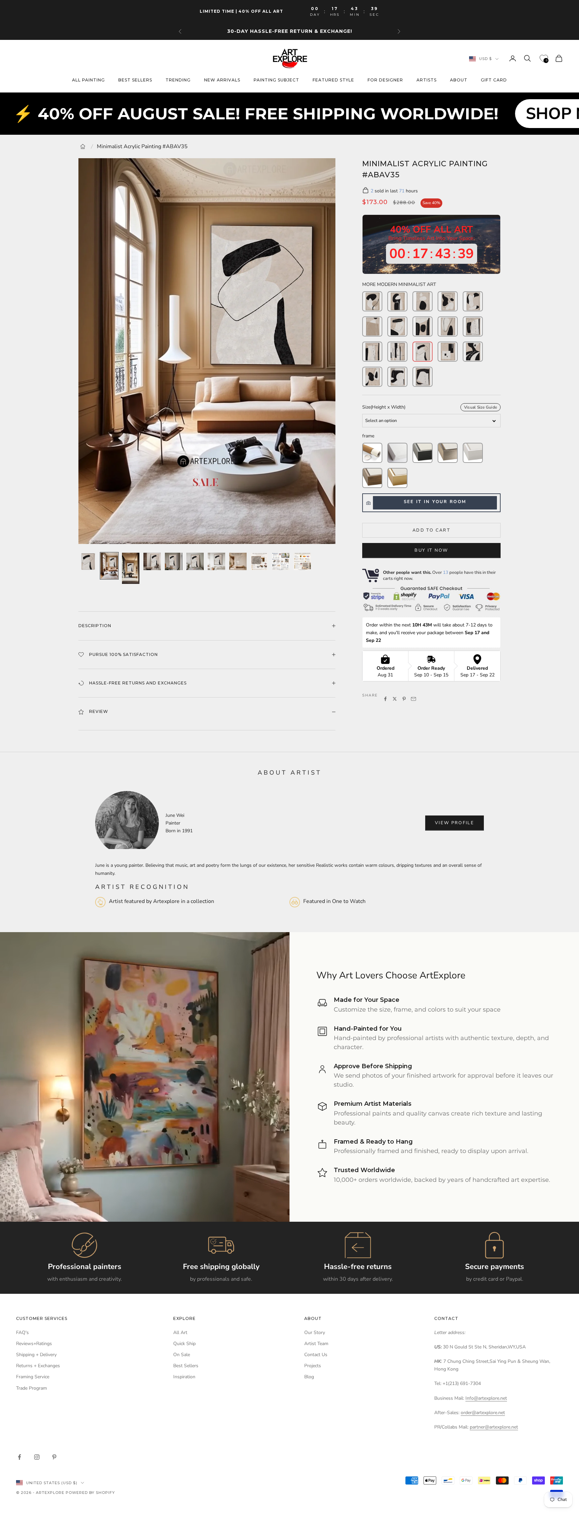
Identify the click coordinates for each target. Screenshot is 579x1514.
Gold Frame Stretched (397, 478)
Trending (178, 80)
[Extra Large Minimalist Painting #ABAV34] (372, 352)
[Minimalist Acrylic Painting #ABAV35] (422, 352)
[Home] (83, 146)
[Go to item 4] (152, 561)
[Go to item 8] (238, 561)
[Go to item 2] (109, 566)
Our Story (314, 1332)
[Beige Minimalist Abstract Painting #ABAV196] (448, 301)
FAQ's (22, 1332)
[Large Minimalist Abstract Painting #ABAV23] (422, 377)
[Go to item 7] (216, 561)
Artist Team (316, 1343)
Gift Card (494, 80)
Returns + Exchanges (38, 1365)
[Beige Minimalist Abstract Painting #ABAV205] (372, 301)
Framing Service (32, 1377)
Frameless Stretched (397, 453)
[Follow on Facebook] (19, 1457)
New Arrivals (222, 80)
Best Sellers (185, 1365)
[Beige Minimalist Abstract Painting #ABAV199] (372, 326)
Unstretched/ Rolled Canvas (372, 453)
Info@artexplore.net (486, 1398)
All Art (180, 1332)
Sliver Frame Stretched (448, 453)
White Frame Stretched (473, 453)
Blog (309, 1377)
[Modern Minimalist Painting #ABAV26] (372, 377)
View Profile (454, 823)
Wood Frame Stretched (372, 478)
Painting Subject (276, 80)
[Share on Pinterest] (404, 699)
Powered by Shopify (90, 1492)
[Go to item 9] (259, 561)
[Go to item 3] (130, 568)
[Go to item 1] (87, 561)
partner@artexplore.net (494, 1427)
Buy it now (431, 550)
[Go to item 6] (195, 561)
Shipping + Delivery (36, 1354)
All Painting (88, 80)
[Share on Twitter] (394, 699)
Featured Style (333, 80)
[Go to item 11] (302, 561)
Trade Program (31, 1388)
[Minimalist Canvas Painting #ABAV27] (473, 352)
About (458, 80)
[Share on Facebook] (385, 699)
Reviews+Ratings (34, 1343)
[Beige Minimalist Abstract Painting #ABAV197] (473, 301)
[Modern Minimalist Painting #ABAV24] (397, 377)
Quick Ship (184, 1343)
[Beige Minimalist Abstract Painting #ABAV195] (422, 301)
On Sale (181, 1354)
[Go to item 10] (280, 561)
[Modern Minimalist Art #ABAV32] (422, 326)
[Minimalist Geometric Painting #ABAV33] (397, 352)
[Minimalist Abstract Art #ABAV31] (473, 326)
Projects (312, 1365)
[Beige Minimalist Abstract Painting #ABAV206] (397, 301)
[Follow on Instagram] (37, 1457)
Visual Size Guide (480, 407)
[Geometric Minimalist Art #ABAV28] (448, 352)
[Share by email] (413, 699)
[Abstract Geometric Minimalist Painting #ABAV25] (397, 326)
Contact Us (315, 1354)
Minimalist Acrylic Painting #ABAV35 (142, 146)
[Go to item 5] (173, 561)
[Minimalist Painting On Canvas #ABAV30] (448, 326)
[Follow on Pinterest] (54, 1457)
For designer (385, 80)
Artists (426, 80)
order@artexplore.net (483, 1412)
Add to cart (431, 530)
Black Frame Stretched (422, 453)
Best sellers (135, 80)
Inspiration (184, 1377)
